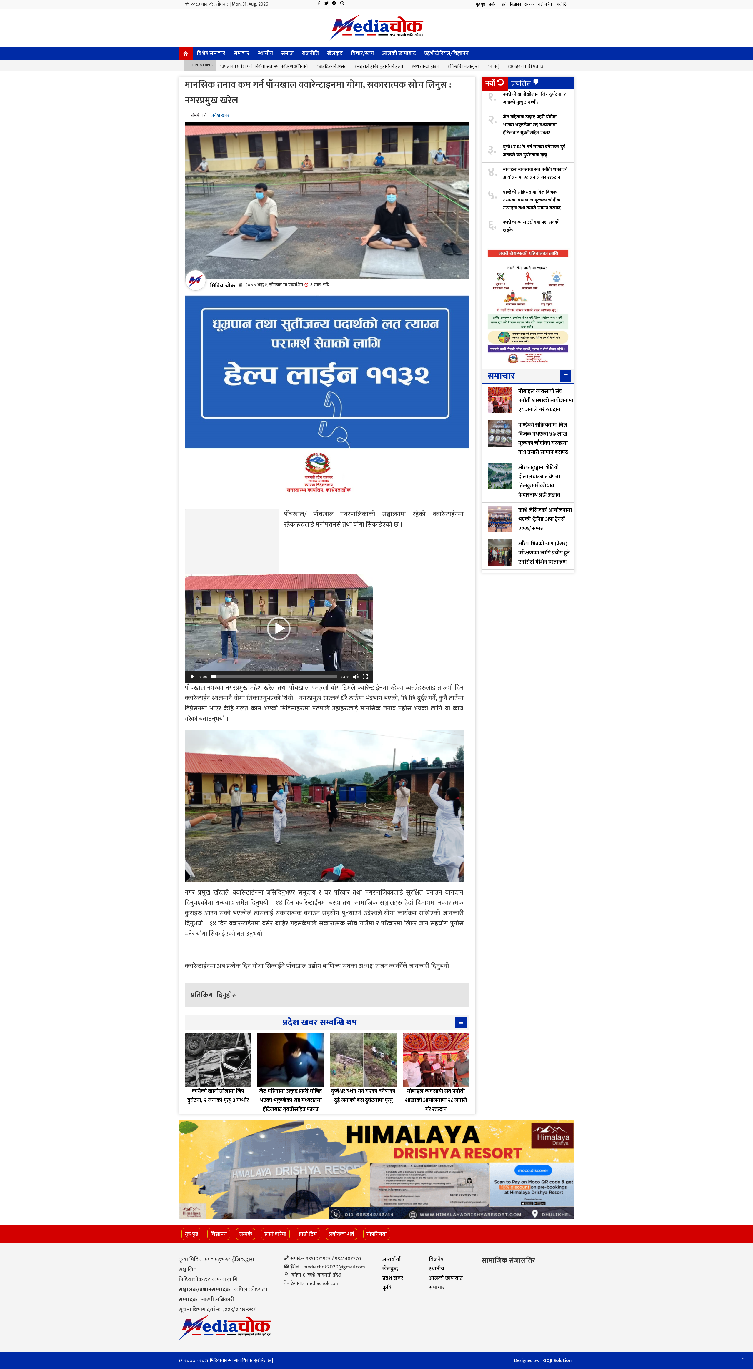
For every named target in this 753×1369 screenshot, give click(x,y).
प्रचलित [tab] (521, 84)
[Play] (192, 677)
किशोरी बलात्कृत (464, 67)
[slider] (274, 676)
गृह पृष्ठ (480, 4)
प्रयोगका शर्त (498, 4)
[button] (279, 628)
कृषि (386, 1287)
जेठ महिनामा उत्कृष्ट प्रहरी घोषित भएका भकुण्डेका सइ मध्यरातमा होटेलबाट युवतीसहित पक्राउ (530, 125)
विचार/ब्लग (362, 53)
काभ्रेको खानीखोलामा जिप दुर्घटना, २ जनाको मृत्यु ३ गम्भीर (534, 98)
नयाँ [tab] (490, 84)
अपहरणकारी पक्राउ (526, 67)
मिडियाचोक (222, 285)
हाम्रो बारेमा (545, 4)
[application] (279, 628)
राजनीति (310, 53)
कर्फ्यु (494, 67)
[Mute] (356, 677)
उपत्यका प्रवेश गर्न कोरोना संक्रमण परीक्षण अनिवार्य (265, 67)
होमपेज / (198, 115)
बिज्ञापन (515, 4)
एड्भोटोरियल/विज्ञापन (446, 53)
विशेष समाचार (211, 53)
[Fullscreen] (365, 677)
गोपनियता (376, 1234)
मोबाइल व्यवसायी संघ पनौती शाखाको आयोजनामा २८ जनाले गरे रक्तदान (535, 173)
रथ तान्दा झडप (426, 67)
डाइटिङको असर (332, 67)
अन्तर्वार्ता (391, 1259)
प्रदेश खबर (220, 115)
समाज (287, 53)
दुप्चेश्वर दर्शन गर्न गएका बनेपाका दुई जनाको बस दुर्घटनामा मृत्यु (534, 151)
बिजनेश (436, 1259)
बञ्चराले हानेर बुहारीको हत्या (380, 67)
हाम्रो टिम (562, 4)
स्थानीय (265, 53)
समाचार (241, 53)
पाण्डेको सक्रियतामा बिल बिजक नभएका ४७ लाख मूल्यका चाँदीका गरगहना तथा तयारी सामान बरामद (532, 200)
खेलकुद (335, 53)
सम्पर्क (529, 4)
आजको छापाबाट (399, 53)
